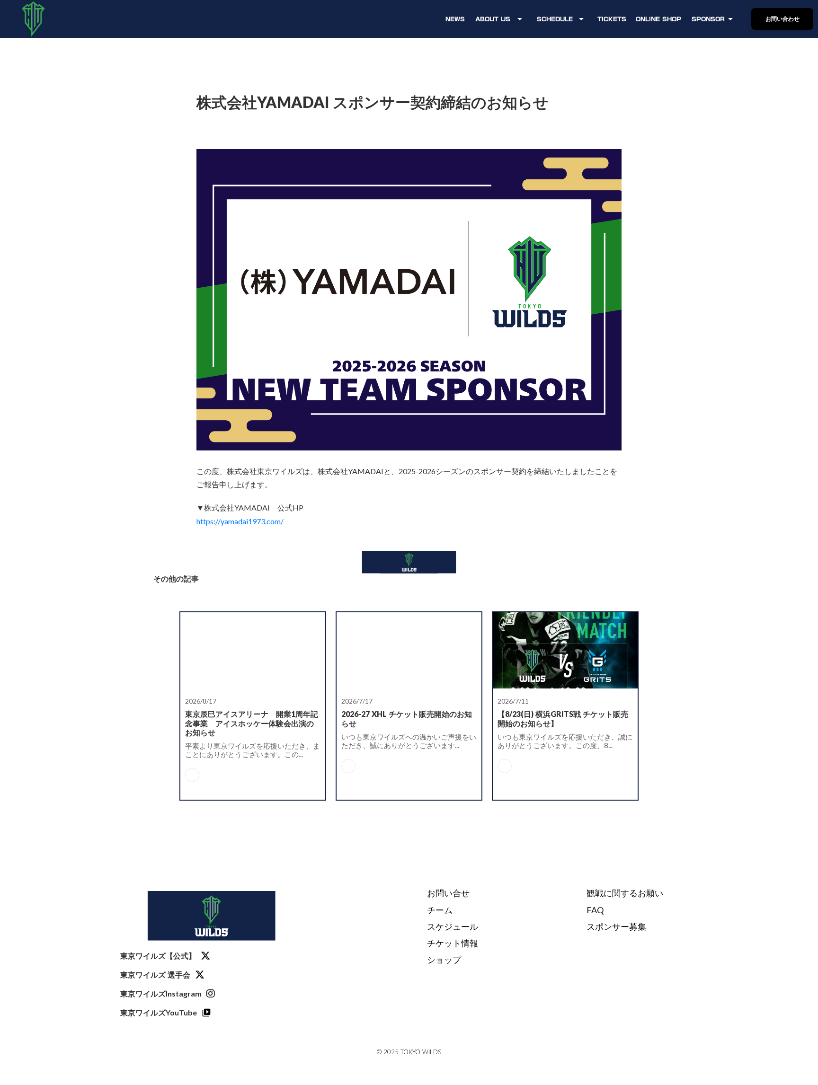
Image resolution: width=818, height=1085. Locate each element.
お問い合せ (448, 893)
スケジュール (452, 926)
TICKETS (611, 19)
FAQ (595, 910)
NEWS (455, 19)
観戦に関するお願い (625, 893)
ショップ (444, 959)
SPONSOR (708, 19)
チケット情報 (452, 943)
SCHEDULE (555, 19)
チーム (440, 910)
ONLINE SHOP (658, 19)
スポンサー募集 (616, 926)
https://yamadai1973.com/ (240, 521)
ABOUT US (492, 19)
